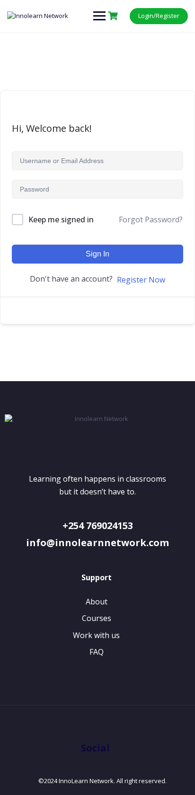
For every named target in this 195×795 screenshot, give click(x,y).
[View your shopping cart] (114, 15)
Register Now (141, 279)
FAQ (96, 652)
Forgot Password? (151, 219)
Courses (96, 618)
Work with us (96, 635)
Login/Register (158, 15)
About (96, 601)
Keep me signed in (61, 219)
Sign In (97, 254)
